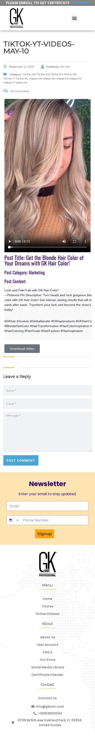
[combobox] (13, 520)
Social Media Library (47, 667)
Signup (44, 533)
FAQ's (47, 652)
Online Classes (47, 614)
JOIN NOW (80, 2)
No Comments (19, 91)
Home (47, 599)
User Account (48, 644)
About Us (47, 637)
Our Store (47, 660)
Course (47, 606)
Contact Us (47, 698)
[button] (74, 18)
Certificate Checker (47, 675)
